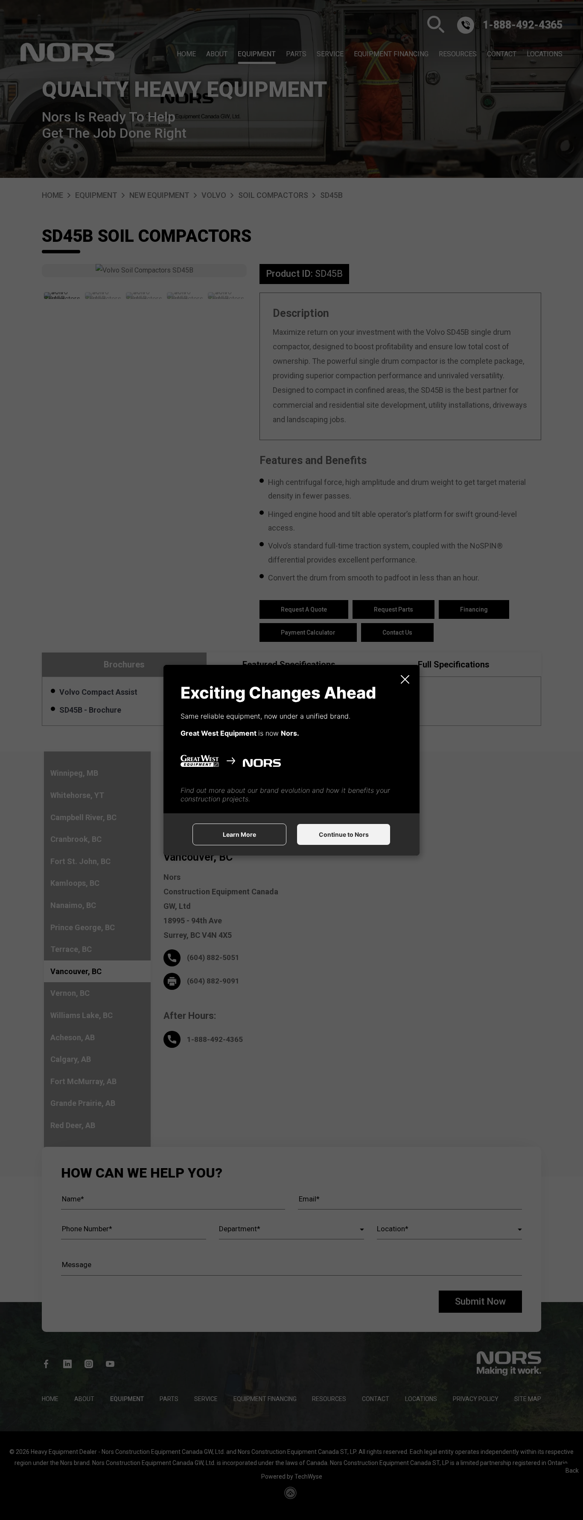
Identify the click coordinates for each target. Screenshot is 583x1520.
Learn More (239, 834)
